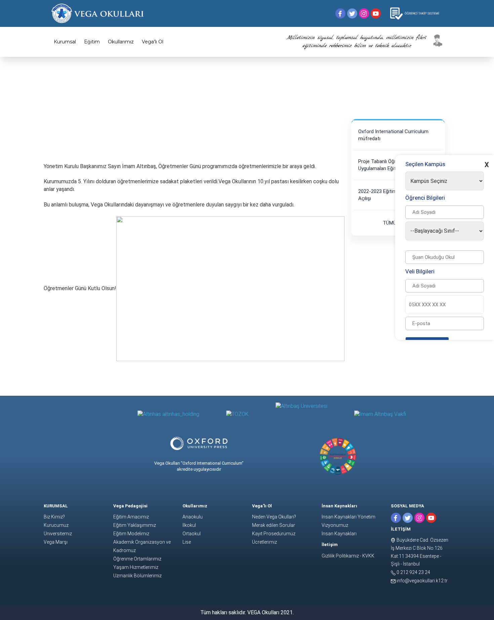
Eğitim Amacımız (131, 516)
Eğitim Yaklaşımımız (134, 525)
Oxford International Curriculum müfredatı (393, 135)
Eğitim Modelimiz (131, 533)
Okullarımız (121, 42)
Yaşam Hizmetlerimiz (135, 567)
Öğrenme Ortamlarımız (137, 558)
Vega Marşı (56, 542)
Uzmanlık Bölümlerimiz (137, 575)
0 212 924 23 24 (413, 572)
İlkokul (189, 525)
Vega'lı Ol (152, 42)
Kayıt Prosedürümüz (273, 533)
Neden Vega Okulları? (274, 516)
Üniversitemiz (58, 533)
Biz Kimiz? (54, 516)
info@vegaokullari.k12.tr (422, 580)
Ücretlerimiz (264, 542)
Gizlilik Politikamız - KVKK (348, 555)
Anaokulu (192, 516)
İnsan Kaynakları (339, 533)
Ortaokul (191, 533)
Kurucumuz (56, 525)
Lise (186, 542)
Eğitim (92, 42)
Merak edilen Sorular (273, 525)
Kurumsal (65, 42)
